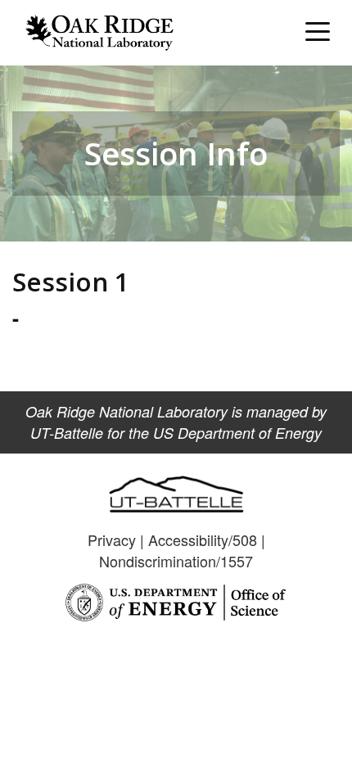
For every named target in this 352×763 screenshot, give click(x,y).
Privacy (112, 539)
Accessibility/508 (202, 539)
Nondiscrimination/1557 (176, 560)
